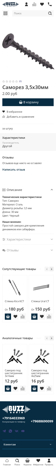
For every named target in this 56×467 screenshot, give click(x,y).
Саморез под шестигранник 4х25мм (40, 373)
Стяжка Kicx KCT (14, 301)
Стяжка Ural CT (40, 301)
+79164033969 (13, 418)
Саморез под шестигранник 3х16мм (13, 373)
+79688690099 (42, 421)
